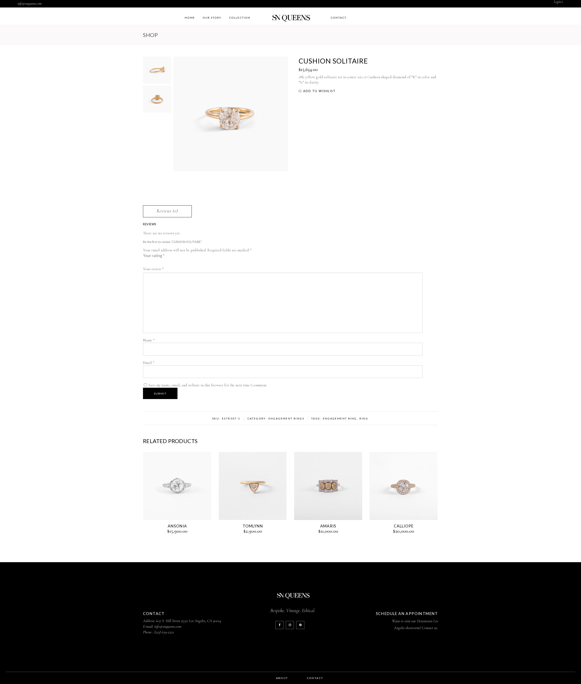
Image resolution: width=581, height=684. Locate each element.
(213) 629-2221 (164, 632)
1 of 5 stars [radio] (145, 261)
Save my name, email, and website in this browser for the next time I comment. (207, 385)
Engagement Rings (286, 418)
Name (149, 340)
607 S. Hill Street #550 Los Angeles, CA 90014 (188, 620)
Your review (153, 269)
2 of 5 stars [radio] (146, 261)
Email (149, 362)
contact (315, 678)
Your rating (154, 255)
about (282, 678)
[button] (317, 90)
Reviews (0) (167, 211)
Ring (363, 418)
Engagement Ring (340, 418)
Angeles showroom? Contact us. (416, 627)
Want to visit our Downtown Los (415, 620)
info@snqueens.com (29, 3)
